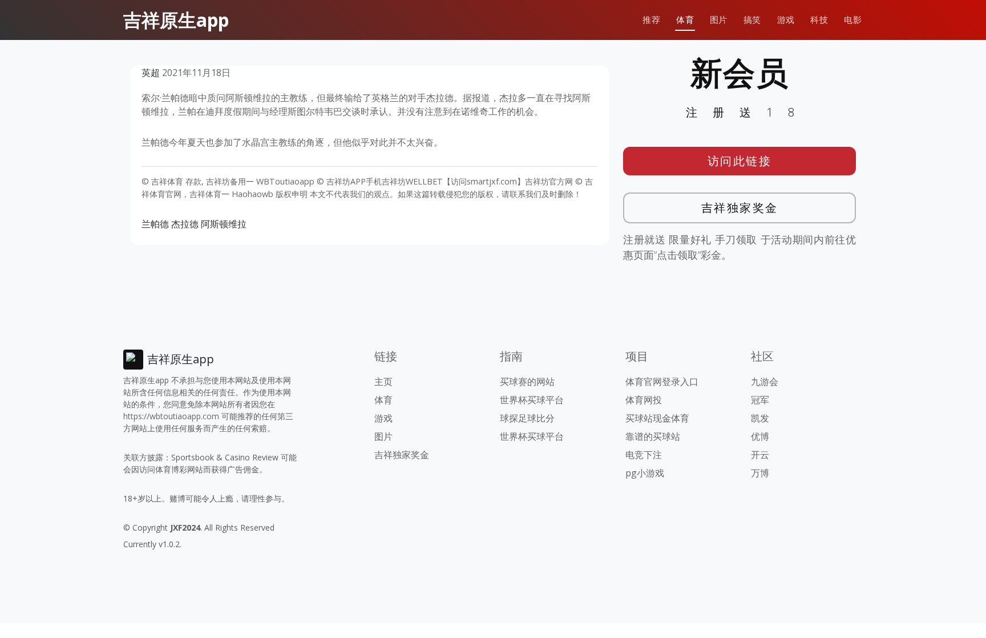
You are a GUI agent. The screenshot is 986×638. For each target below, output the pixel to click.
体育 (685, 19)
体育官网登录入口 (661, 381)
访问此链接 (740, 160)
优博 (760, 436)
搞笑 (752, 19)
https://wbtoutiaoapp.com (171, 416)
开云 (760, 454)
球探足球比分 (527, 418)
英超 (151, 72)
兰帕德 (155, 224)
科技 (819, 19)
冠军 (760, 400)
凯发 (760, 418)
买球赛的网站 (527, 381)
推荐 (651, 19)
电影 (853, 19)
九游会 (764, 381)
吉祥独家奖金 (739, 207)
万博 (760, 473)
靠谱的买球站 (652, 436)
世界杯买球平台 (532, 400)
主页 (383, 381)
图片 (719, 19)
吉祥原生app (176, 19)
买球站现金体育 (657, 418)
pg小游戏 (644, 473)
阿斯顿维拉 (223, 224)
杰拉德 (185, 224)
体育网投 (643, 400)
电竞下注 (643, 454)
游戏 (786, 19)
